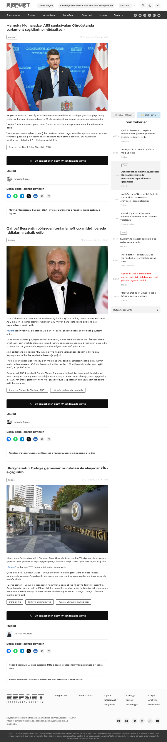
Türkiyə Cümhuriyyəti (39, 601)
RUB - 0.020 (125, 114)
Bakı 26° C (150, 114)
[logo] (18, 5)
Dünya (151, 695)
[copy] (49, 196)
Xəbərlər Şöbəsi (22, 179)
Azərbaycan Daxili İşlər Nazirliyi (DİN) (30, 147)
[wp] (15, 196)
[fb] (135, 15)
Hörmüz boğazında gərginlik (68, 390)
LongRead (109, 704)
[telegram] (144, 15)
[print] (42, 196)
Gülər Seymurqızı (23, 633)
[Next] (132, 5)
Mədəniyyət (132, 704)
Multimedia (154, 704)
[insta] (140, 15)
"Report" (11, 567)
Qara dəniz (15, 601)
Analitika (152, 700)
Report (10, 330)
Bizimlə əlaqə (85, 695)
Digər (117, 15)
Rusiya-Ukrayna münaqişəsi (73, 601)
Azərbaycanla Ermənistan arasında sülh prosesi (86, 5)
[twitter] (149, 15)
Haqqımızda (61, 695)
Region (11, 37)
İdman (129, 700)
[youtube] (158, 15)
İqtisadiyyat (110, 700)
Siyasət (108, 695)
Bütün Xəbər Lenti (122, 310)
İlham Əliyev (46, 5)
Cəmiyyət (131, 695)
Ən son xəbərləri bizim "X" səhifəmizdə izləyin (60, 160)
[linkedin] (154, 15)
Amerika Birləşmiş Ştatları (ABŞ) (27, 390)
